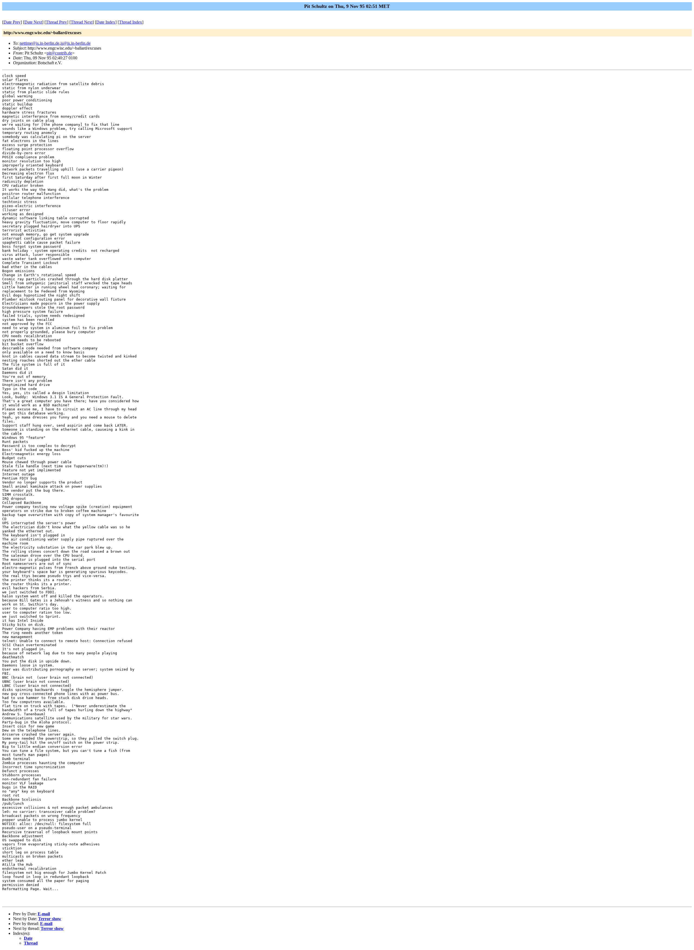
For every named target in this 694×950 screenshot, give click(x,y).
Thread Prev (56, 22)
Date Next (33, 22)
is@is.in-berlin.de (75, 43)
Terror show (49, 918)
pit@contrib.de (59, 53)
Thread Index (130, 22)
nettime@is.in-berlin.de (39, 43)
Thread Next (81, 22)
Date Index (105, 22)
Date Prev (12, 22)
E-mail (44, 914)
